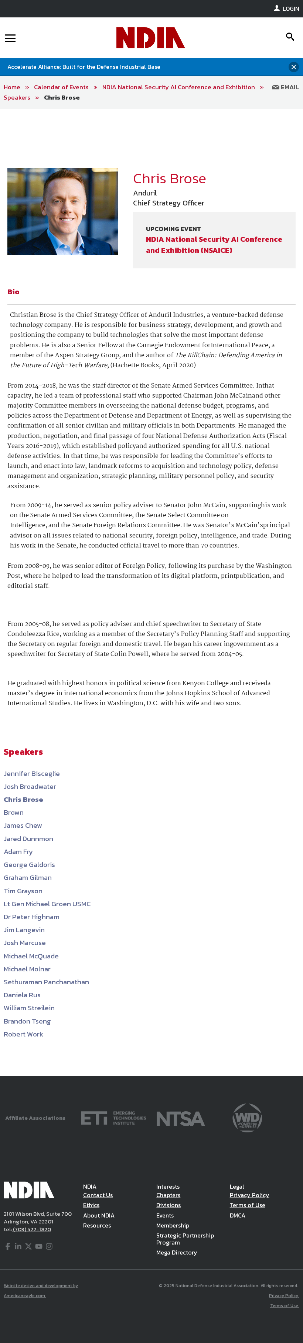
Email (289, 87)
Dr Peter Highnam (31, 916)
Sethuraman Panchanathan (46, 982)
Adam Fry (18, 851)
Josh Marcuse (25, 942)
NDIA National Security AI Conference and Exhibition (178, 87)
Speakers (17, 97)
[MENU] (10, 37)
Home (12, 87)
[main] (151, 592)
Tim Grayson (23, 890)
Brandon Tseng (27, 1021)
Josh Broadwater (30, 786)
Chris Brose (62, 97)
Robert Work (23, 1034)
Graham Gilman (28, 877)
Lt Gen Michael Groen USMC (47, 903)
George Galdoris (29, 864)
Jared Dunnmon (28, 838)
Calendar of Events (61, 87)
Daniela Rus (22, 994)
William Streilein (29, 1007)
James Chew (23, 825)
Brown (14, 812)
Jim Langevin (24, 929)
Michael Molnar (27, 969)
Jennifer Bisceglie (32, 773)
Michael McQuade (31, 956)
